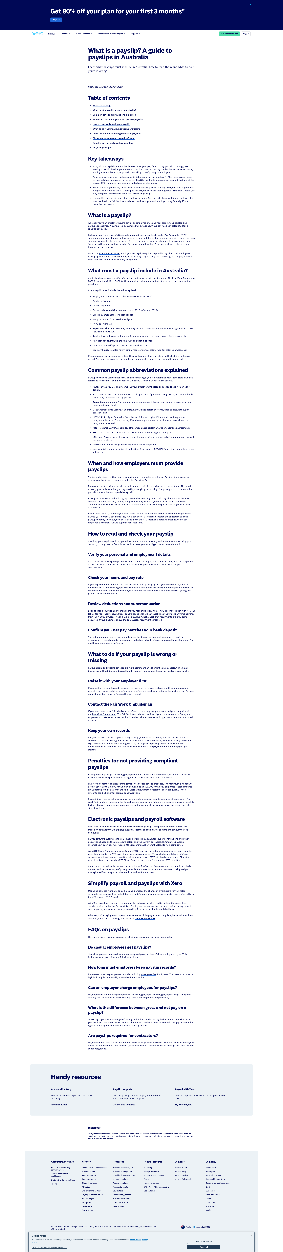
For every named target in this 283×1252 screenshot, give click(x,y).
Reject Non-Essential (204, 1241)
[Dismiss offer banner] (250, 4)
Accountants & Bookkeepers (110, 33)
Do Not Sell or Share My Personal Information (49, 1248)
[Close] (251, 1235)
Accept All (204, 1247)
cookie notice (135, 1239)
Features (65, 33)
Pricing (51, 33)
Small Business (83, 33)
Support (134, 33)
